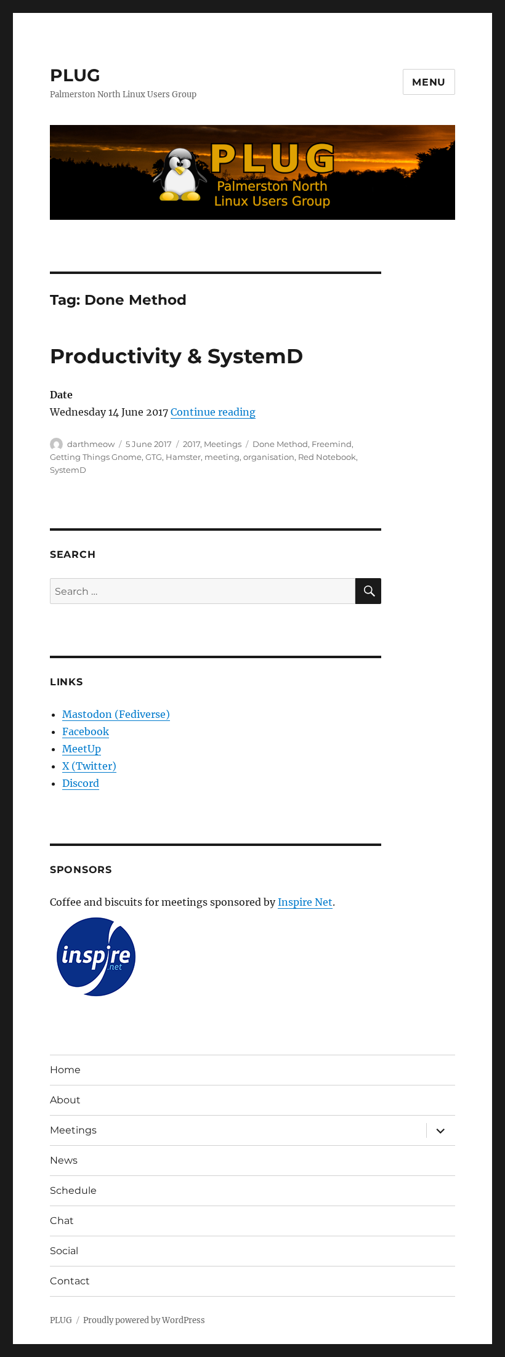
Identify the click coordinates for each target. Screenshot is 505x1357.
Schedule (73, 1190)
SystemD (68, 470)
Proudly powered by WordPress (144, 1320)
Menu (429, 82)
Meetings (222, 444)
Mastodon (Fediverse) (116, 714)
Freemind (332, 444)
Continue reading (213, 412)
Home (65, 1070)
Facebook (85, 731)
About (65, 1100)
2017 (191, 444)
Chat (62, 1220)
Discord (80, 783)
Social (64, 1251)
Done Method (280, 444)
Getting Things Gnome (96, 457)
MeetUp (81, 749)
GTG (153, 457)
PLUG (75, 75)
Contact (70, 1281)
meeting (222, 457)
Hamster (183, 457)
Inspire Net (305, 902)
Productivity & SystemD (176, 356)
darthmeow (91, 444)
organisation (268, 457)
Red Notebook (327, 457)
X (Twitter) (89, 766)
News (64, 1160)
